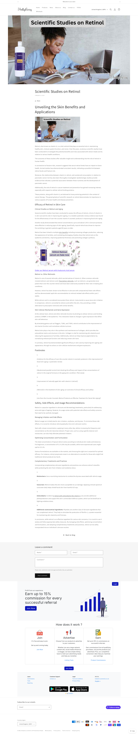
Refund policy (48, 730)
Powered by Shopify (38, 730)
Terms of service (66, 730)
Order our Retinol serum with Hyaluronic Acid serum (55, 270)
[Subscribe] (49, 707)
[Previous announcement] (18, 2)
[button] (111, 9)
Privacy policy (57, 730)
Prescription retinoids (66, 281)
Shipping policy (76, 730)
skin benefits (63, 232)
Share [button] (38, 101)
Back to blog (70, 535)
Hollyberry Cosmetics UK (27, 730)
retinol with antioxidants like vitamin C (67, 496)
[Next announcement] (120, 2)
